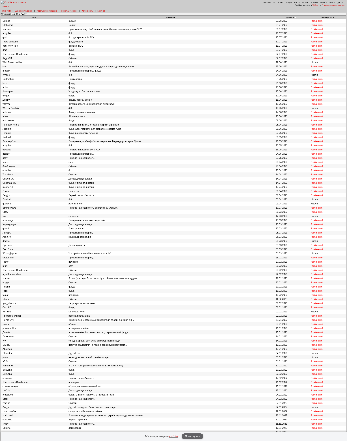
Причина (170, 17)
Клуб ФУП (6, 11)
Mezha (332, 2)
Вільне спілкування (23, 11)
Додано (290, 17)
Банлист (101, 11)
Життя (296, 2)
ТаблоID (305, 2)
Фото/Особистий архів (47, 11)
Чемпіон (323, 2)
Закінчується (327, 17)
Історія (289, 2)
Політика (267, 2)
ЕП (274, 2)
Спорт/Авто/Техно (69, 11)
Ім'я (34, 17)
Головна (5, 7)
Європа (314, 2)
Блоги (281, 2)
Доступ (340, 2)
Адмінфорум (87, 11)
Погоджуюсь (192, 436)
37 (25, 14)
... (13, 14)
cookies (173, 436)
